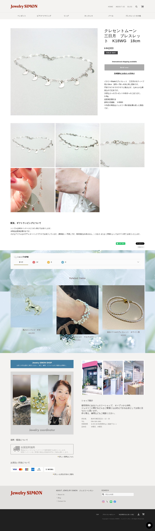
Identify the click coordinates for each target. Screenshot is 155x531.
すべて (21, 262)
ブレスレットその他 (133, 16)
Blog (130, 7)
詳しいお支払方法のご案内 (64, 474)
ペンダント (21, 16)
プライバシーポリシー (109, 514)
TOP (97, 514)
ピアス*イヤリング (44, 16)
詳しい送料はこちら (66, 457)
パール (110, 16)
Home (110, 7)
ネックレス (88, 16)
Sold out (124, 67)
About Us (120, 7)
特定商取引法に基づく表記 (126, 514)
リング (66, 16)
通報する (140, 247)
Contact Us (62, 501)
